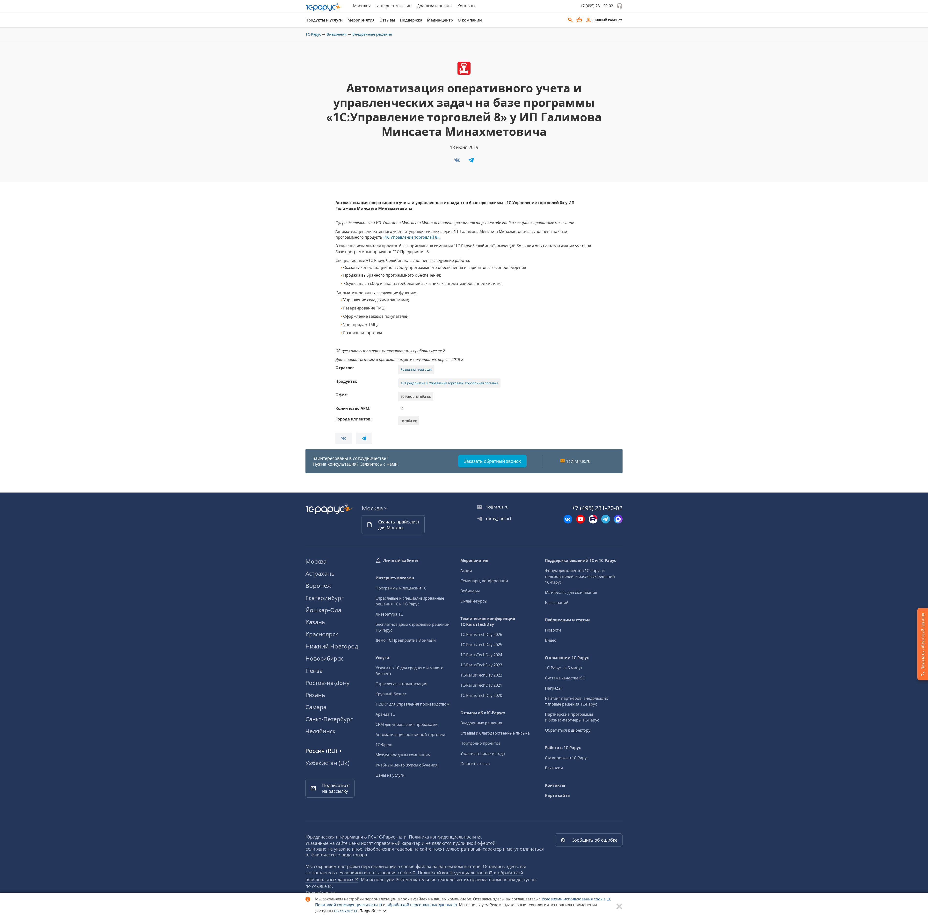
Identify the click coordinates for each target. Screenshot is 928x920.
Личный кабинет (401, 560)
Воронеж (318, 585)
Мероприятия (361, 20)
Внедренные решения (481, 723)
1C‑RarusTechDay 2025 (481, 644)
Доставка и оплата (434, 5)
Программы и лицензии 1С (401, 588)
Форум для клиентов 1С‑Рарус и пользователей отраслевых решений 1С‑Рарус (580, 576)
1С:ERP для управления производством (413, 704)
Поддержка (411, 20)
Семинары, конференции (484, 580)
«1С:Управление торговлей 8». (411, 237)
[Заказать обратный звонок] (620, 6)
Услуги (382, 657)
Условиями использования (576, 899)
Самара (315, 707)
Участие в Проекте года (482, 753)
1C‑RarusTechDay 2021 (481, 685)
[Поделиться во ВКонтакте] (457, 161)
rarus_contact (498, 518)
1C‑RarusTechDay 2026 (481, 634)
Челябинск (320, 731)
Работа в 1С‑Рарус (563, 747)
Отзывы (387, 20)
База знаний (556, 602)
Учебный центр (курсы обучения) (407, 765)
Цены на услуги (390, 775)
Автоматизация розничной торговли (410, 734)
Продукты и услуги (324, 20)
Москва (315, 561)
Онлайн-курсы (473, 601)
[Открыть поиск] (570, 20)
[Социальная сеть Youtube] (580, 519)
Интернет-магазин (394, 5)
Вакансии (554, 768)
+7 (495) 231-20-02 (596, 5)
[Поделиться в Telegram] (471, 161)
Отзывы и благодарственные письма (495, 733)
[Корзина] (579, 20)
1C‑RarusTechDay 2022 (481, 675)
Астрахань (319, 573)
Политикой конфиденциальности (347, 904)
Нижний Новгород (331, 646)
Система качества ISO (565, 678)
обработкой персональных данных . (422, 904)
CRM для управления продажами (407, 724)
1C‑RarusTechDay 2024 (481, 654)
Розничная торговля (416, 369)
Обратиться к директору (567, 730)
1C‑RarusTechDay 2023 (481, 665)
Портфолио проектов (480, 743)
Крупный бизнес (391, 694)
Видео (551, 640)
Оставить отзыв (475, 763)
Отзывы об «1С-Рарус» (482, 712)
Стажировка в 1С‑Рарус (566, 757)
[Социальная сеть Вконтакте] (568, 519)
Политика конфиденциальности (443, 837)
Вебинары (470, 591)
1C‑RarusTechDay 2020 (481, 695)
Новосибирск (324, 658)
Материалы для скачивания (571, 592)
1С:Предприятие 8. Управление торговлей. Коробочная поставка (449, 383)
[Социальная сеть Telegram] (605, 519)
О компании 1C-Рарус (567, 657)
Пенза (314, 671)
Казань (315, 622)
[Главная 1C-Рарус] (323, 7)
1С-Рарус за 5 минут (563, 667)
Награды (553, 688)
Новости (553, 630)
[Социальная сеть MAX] (618, 519)
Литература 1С (389, 614)
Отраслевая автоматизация (401, 683)
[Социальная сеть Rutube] (593, 519)
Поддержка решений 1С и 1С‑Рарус (580, 560)
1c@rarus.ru (578, 461)
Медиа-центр (440, 20)
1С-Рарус (313, 34)
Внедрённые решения (372, 34)
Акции (466, 570)
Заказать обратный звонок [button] (492, 461)
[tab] (324, 20)
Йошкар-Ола (323, 610)
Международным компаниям (403, 755)
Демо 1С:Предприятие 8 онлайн (406, 640)
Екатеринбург (324, 598)
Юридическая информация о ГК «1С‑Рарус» (352, 837)
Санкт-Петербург (329, 719)
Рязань (315, 695)
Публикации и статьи (567, 620)
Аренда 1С (385, 714)
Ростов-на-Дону (327, 683)
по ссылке (316, 886)
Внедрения (337, 34)
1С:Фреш (384, 744)
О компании (470, 20)
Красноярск (321, 634)
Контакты (466, 5)
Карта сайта (557, 795)
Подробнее (370, 910)
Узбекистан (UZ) (327, 763)
